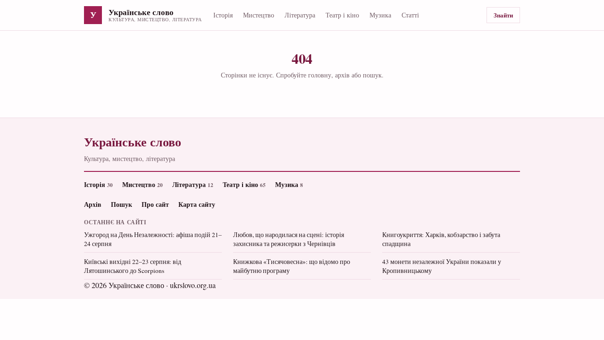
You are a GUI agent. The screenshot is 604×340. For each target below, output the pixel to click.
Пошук (121, 204)
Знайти (503, 14)
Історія (223, 14)
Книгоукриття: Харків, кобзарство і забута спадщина (441, 239)
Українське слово (141, 12)
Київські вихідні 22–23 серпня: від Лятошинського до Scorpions (132, 266)
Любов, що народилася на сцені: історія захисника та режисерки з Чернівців (288, 239)
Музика (380, 14)
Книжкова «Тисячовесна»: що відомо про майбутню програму (291, 266)
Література (300, 14)
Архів (92, 204)
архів (342, 74)
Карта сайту (196, 204)
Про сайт (155, 204)
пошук (372, 74)
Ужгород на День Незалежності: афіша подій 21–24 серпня (153, 239)
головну (319, 74)
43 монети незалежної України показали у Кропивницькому (441, 266)
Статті (410, 14)
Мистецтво (258, 14)
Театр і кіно (342, 14)
